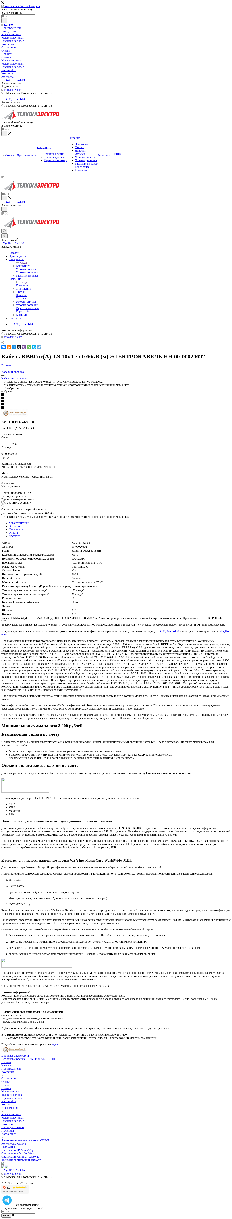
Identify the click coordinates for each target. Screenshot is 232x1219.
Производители (11, 1068)
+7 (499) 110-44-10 (13, 79)
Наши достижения (12, 1127)
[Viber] (24, 347)
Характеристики (19, 522)
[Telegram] (39, 347)
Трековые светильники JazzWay (21, 1159)
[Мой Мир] (14, 347)
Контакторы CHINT (13, 1143)
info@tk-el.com (13, 89)
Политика (7, 1130)
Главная (6, 1062)
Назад (23, 262)
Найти (6, 1215)
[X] (19, 347)
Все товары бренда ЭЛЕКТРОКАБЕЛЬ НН (28, 1058)
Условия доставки (12, 1094)
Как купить (23, 265)
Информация (9, 1107)
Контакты (7, 1104)
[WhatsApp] (29, 347)
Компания (22, 285)
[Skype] (34, 347)
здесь (55, 1044)
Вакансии (7, 1124)
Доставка (14, 535)
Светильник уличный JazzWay (20, 1156)
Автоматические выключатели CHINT (25, 1140)
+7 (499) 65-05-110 (167, 631)
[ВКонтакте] (3, 347)
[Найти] (4, 20)
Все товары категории (15, 1055)
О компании (9, 1078)
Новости (6, 1084)
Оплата (13, 532)
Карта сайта (8, 1101)
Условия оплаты (11, 1091)
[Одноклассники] (9, 347)
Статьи (5, 1081)
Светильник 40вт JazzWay (17, 1153)
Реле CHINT (9, 1146)
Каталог (6, 1065)
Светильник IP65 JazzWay (17, 1150)
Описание (15, 526)
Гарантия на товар (12, 1098)
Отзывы (6, 1088)
